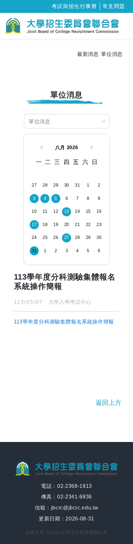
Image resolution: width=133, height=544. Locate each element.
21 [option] (77, 224)
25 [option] (45, 237)
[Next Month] (92, 148)
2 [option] (99, 185)
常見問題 (114, 6)
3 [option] (34, 198)
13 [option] (66, 211)
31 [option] (77, 185)
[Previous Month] (41, 148)
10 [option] (34, 211)
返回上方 (108, 402)
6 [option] (67, 198)
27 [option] (34, 185)
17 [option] (34, 224)
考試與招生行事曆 (74, 6)
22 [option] (88, 224)
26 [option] (55, 237)
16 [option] (99, 211)
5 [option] (56, 198)
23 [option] (99, 224)
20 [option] (66, 224)
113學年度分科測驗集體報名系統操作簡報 (64, 321)
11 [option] (45, 211)
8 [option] (88, 198)
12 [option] (55, 211)
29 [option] (55, 185)
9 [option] (99, 198)
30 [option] (66, 185)
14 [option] (77, 211)
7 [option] (77, 198)
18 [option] (45, 224)
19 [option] (55, 224)
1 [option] (88, 185)
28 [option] (45, 185)
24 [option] (34, 237)
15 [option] (88, 211)
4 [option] (45, 198)
